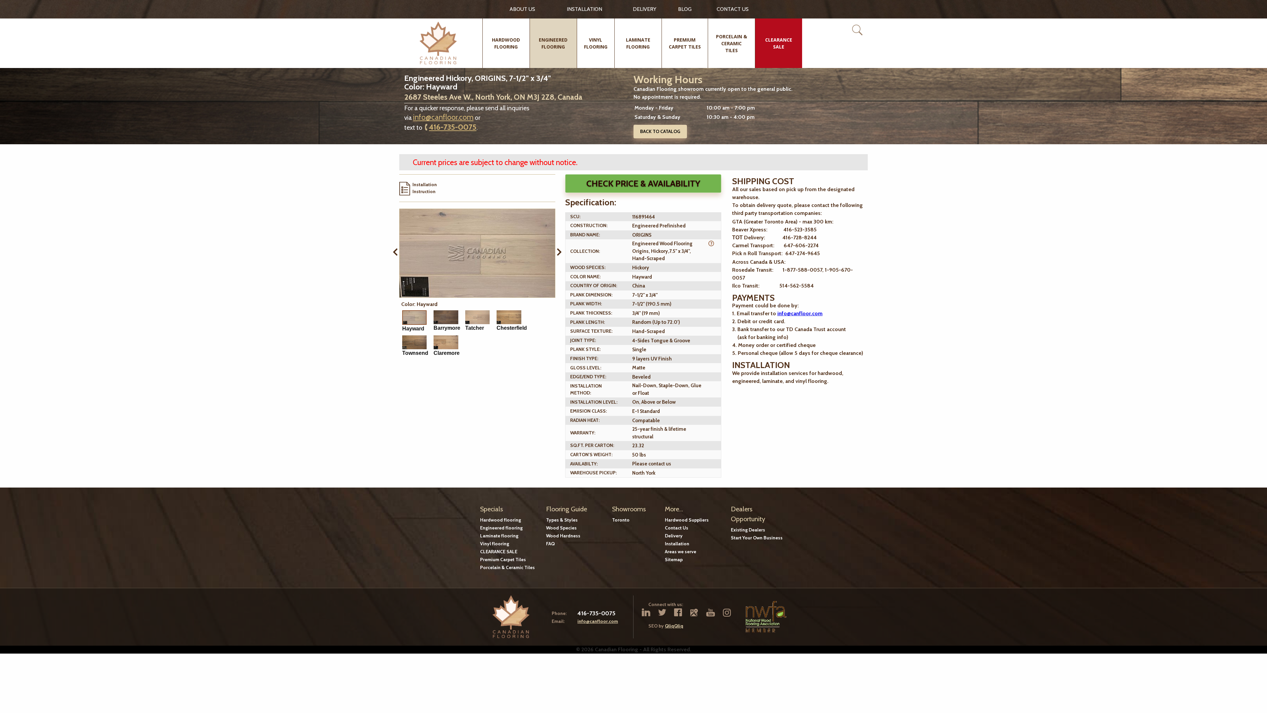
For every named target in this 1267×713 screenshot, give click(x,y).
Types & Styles (562, 520)
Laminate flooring (499, 536)
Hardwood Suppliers (687, 520)
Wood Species (561, 528)
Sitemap (674, 559)
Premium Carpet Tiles (503, 559)
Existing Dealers (748, 530)
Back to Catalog (660, 131)
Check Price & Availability (643, 183)
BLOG (685, 9)
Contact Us (676, 528)
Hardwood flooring (500, 520)
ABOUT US (522, 9)
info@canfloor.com (443, 117)
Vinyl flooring (494, 544)
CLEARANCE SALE (498, 552)
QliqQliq (674, 626)
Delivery (644, 9)
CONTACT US (733, 9)
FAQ (550, 544)
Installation (584, 9)
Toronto (621, 520)
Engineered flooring (501, 528)
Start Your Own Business (757, 538)
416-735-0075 (452, 127)
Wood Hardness (563, 536)
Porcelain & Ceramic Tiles (507, 567)
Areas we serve (680, 552)
